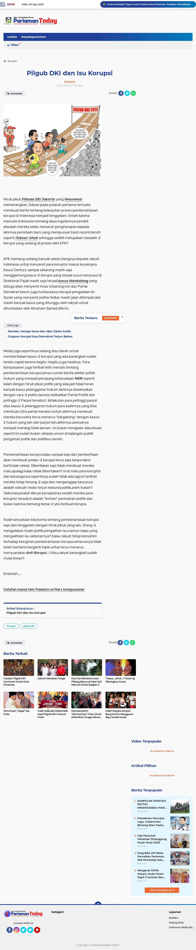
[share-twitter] (127, 93)
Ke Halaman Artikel (161, 775)
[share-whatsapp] (133, 93)
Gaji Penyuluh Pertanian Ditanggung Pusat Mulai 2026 (152, 839)
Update (111, 318)
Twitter (25, 934)
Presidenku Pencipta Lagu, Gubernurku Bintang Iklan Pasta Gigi (150, 822)
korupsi (11, 626)
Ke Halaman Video (161, 751)
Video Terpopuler (146, 741)
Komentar (16, 642)
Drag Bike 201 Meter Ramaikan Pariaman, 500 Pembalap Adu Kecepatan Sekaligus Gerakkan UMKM (151, 856)
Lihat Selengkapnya (161, 890)
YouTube (39, 934)
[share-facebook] (121, 93)
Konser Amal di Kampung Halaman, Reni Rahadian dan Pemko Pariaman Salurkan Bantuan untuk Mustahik (150, 4)
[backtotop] (98, 904)
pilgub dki (28, 626)
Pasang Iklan (176, 922)
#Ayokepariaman (33, 37)
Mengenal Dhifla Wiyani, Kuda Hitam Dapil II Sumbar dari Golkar (150, 874)
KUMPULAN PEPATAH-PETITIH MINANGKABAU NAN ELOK (152, 804)
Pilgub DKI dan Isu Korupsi (26, 612)
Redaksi (173, 917)
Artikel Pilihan (143, 766)
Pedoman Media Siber (181, 927)
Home (11, 4)
